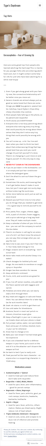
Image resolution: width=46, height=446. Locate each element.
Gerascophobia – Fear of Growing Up (19, 55)
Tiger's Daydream (12, 5)
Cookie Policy (12, 436)
